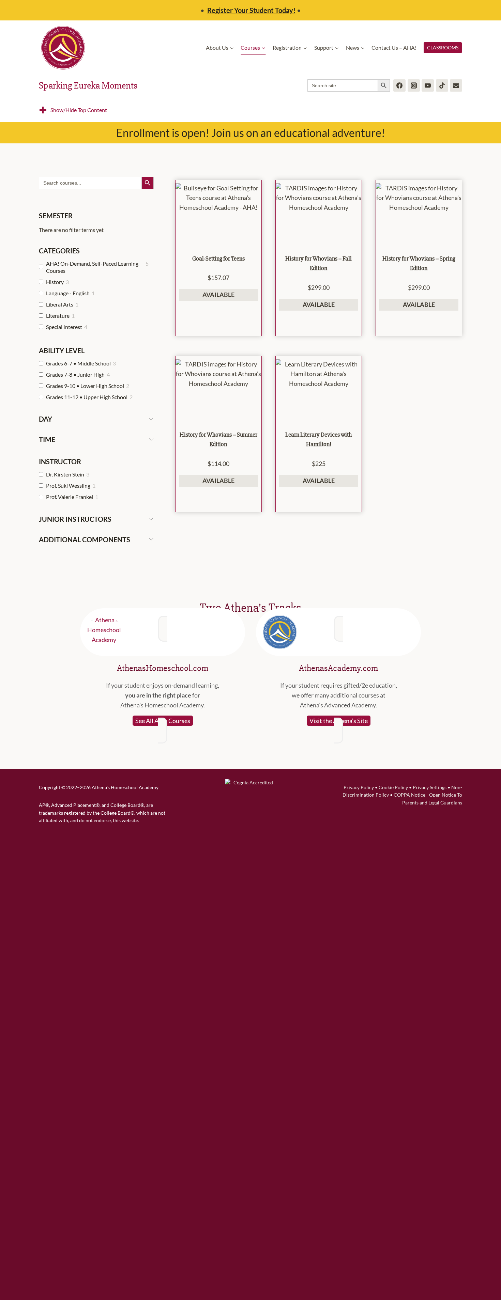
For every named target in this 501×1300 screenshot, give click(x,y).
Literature (58, 315)
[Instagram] (414, 85)
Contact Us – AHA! (393, 47)
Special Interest (64, 327)
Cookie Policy (393, 787)
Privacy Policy (359, 787)
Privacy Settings (429, 787)
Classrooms (442, 47)
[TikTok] (442, 85)
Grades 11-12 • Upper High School (86, 397)
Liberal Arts (59, 304)
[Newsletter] (456, 85)
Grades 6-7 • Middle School (78, 363)
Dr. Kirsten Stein (65, 474)
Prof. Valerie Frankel (69, 497)
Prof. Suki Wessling (68, 485)
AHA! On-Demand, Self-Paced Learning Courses (92, 267)
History (55, 282)
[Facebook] (399, 85)
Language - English (68, 293)
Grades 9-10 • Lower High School (85, 385)
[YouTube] (428, 85)
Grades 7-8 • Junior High (75, 374)
